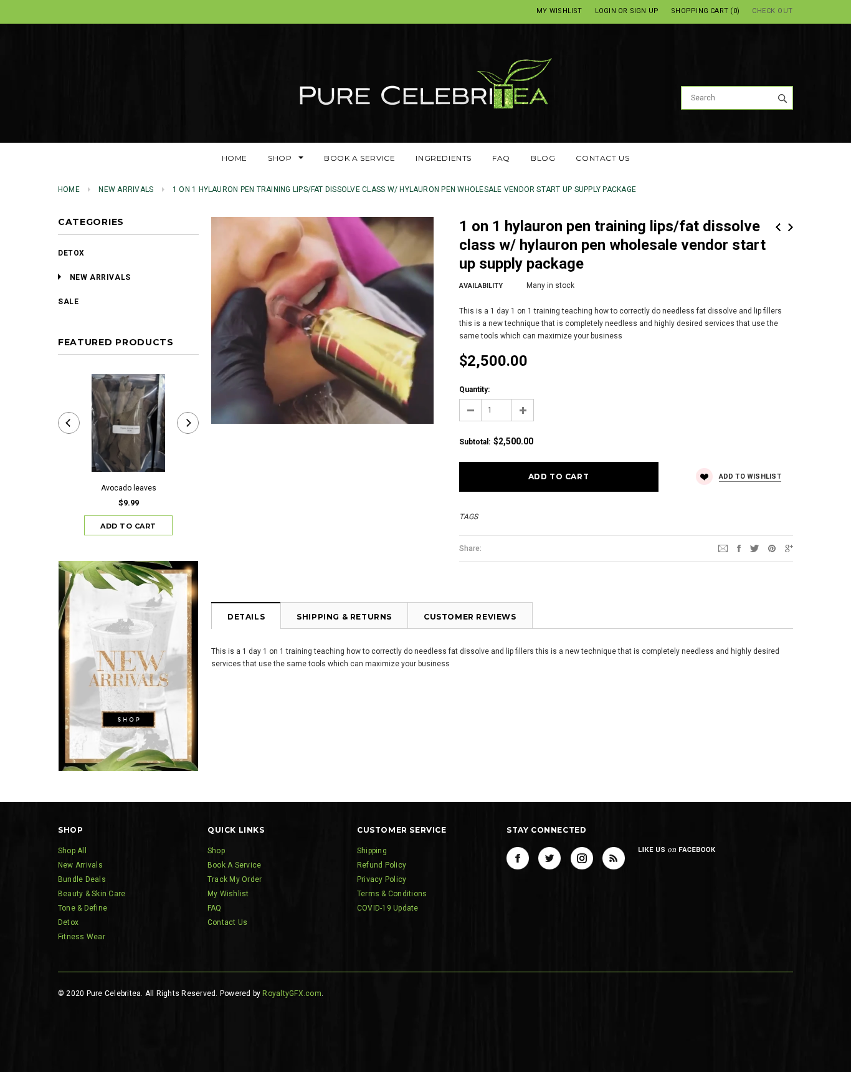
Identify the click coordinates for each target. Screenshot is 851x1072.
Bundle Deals (82, 879)
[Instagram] (582, 858)
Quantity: (474, 389)
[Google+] (789, 547)
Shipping (372, 850)
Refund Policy (381, 865)
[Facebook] (517, 858)
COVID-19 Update (388, 908)
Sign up (644, 11)
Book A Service (234, 865)
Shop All (72, 850)
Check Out (772, 11)
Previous (778, 227)
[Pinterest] (772, 547)
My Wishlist (559, 11)
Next (790, 227)
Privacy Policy (381, 879)
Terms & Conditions (392, 893)
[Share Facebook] (739, 547)
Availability (481, 286)
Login (605, 11)
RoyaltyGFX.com (291, 993)
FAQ (214, 908)
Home (69, 189)
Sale (68, 301)
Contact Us (227, 922)
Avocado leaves (128, 488)
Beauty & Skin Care (91, 893)
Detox (71, 253)
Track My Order (234, 879)
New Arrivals (125, 189)
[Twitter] (754, 547)
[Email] (723, 547)
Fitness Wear (81, 936)
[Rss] (613, 858)
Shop (216, 850)
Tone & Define (82, 908)
